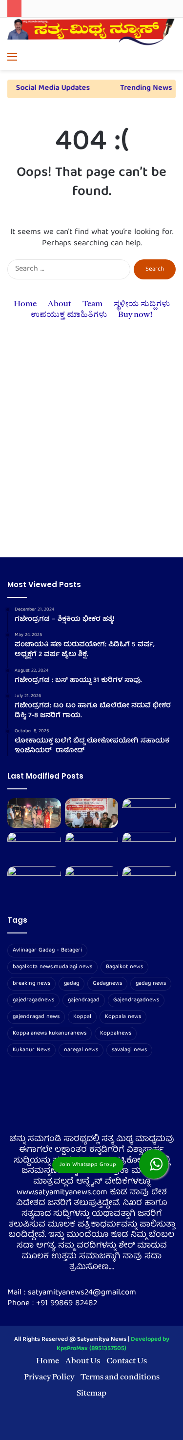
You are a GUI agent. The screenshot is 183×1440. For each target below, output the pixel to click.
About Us (82, 1361)
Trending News (142, 88)
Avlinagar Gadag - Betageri (47, 950)
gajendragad (84, 1000)
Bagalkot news (124, 967)
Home (25, 304)
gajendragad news (36, 1017)
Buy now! (135, 315)
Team (92, 304)
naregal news (81, 1050)
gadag (71, 983)
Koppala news (123, 1017)
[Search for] (171, 57)
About (59, 304)
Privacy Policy (49, 1377)
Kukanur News (31, 1050)
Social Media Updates (48, 88)
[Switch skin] (154, 57)
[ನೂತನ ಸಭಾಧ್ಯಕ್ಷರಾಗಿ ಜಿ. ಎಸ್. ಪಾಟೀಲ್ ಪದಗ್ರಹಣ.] (149, 813)
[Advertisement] (91, 451)
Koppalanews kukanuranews (49, 1033)
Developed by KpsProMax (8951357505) (113, 1344)
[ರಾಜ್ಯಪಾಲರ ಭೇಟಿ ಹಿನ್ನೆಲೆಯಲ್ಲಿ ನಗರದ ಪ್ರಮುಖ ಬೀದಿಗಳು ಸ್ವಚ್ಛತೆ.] (92, 847)
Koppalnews (115, 1033)
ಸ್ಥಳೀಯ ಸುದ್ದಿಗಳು (142, 304)
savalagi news (129, 1050)
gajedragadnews (33, 1000)
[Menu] (12, 57)
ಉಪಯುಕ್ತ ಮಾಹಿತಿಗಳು (69, 315)
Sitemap (91, 1393)
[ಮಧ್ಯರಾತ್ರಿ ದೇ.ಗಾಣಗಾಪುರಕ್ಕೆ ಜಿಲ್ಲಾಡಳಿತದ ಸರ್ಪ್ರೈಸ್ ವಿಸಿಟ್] (34, 813)
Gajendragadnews (136, 1000)
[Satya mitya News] (91, 33)
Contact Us (126, 1361)
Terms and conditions (120, 1377)
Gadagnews (107, 983)
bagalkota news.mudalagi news (52, 967)
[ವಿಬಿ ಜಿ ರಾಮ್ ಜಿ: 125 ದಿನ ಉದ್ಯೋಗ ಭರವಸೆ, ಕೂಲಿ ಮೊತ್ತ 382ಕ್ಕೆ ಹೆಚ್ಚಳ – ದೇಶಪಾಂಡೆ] (149, 881)
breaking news (31, 983)
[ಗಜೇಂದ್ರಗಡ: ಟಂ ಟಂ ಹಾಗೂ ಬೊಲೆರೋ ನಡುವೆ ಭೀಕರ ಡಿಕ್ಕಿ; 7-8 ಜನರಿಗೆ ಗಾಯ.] (149, 847)
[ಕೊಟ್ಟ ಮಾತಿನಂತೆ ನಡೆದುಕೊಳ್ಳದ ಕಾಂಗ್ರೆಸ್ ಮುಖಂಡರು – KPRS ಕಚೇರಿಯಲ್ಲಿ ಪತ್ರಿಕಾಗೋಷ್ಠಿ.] (92, 813)
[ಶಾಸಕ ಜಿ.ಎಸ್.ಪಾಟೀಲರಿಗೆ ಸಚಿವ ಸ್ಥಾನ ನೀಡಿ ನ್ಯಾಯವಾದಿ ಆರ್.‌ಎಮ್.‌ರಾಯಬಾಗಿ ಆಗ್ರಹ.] (92, 881)
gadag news (151, 983)
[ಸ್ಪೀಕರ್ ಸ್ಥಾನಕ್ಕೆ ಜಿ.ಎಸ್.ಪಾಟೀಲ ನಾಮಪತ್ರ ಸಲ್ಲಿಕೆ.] (34, 847)
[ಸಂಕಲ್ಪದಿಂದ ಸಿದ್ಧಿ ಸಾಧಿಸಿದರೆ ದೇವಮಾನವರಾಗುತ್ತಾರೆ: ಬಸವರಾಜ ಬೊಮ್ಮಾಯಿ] (34, 881)
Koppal (82, 1017)
